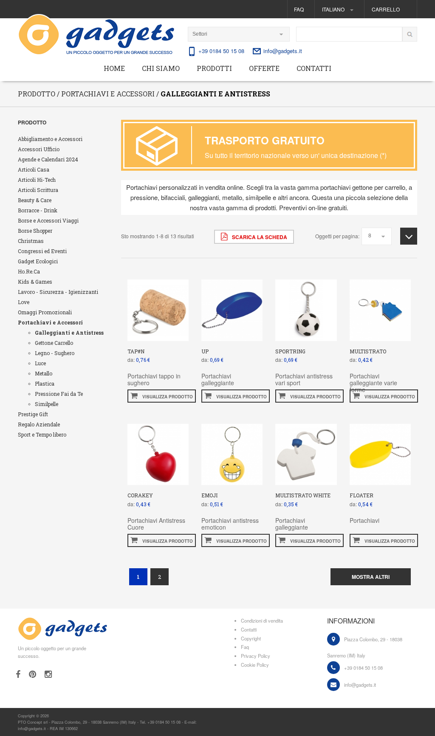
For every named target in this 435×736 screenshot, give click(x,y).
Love (23, 302)
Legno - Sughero (54, 353)
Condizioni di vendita (262, 620)
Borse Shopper (35, 230)
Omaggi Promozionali (45, 312)
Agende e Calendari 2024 (48, 159)
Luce (40, 363)
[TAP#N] (158, 309)
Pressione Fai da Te (59, 393)
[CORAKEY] (158, 453)
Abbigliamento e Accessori (50, 138)
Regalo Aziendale (39, 424)
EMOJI (209, 495)
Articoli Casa (33, 169)
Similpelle (46, 403)
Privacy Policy (255, 655)
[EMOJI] (232, 453)
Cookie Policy (255, 664)
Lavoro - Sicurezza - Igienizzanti (58, 291)
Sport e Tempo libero (42, 434)
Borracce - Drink (37, 210)
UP (205, 351)
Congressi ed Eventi (42, 251)
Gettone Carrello (54, 342)
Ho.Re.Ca (29, 271)
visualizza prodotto (167, 397)
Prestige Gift (33, 414)
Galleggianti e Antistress (69, 332)
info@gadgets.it (282, 51)
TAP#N (135, 351)
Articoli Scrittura (38, 189)
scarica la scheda (259, 237)
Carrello (386, 9)
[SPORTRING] (305, 309)
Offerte (264, 68)
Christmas (31, 240)
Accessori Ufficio (38, 149)
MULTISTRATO (368, 351)
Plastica (44, 383)
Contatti (314, 68)
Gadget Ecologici (38, 261)
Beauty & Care (34, 200)
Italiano (334, 9)
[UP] (232, 309)
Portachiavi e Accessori (50, 322)
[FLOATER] (380, 453)
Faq (299, 9)
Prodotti (214, 68)
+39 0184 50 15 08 (221, 51)
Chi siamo (161, 68)
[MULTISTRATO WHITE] (305, 453)
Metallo (43, 373)
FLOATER (361, 495)
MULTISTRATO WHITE (302, 495)
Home (114, 68)
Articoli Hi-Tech (37, 179)
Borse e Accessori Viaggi (48, 220)
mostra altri (371, 577)
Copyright (251, 638)
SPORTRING (290, 351)
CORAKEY (140, 495)
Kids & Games (35, 281)
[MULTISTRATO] (380, 309)
